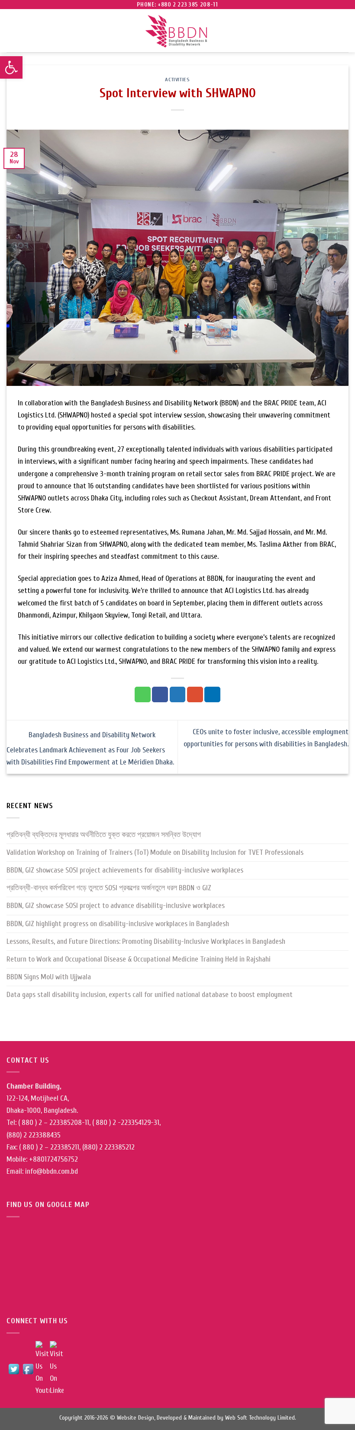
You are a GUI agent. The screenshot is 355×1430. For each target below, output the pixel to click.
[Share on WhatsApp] (143, 695)
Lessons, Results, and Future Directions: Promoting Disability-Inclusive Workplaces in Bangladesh (145, 941)
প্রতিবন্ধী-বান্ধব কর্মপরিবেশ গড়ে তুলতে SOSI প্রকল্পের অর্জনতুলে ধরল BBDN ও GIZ (108, 887)
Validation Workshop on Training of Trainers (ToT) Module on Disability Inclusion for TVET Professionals (154, 852)
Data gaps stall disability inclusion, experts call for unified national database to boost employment (149, 994)
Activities (177, 79)
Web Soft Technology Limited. (260, 1417)
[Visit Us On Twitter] (13, 1368)
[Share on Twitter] (178, 695)
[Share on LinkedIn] (212, 695)
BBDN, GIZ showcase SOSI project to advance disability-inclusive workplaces (115, 905)
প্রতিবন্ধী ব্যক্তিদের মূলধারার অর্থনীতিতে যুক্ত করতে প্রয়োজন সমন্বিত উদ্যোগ (103, 834)
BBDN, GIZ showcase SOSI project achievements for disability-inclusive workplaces (124, 870)
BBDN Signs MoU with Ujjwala (48, 976)
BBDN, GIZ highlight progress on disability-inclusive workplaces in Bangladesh (117, 923)
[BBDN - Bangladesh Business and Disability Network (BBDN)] (177, 31)
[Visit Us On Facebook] (28, 1368)
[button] (11, 67)
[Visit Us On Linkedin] (56, 1368)
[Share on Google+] (195, 695)
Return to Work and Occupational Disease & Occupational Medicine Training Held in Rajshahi (138, 959)
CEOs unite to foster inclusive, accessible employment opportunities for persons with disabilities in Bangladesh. (266, 737)
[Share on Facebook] (160, 695)
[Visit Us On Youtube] (42, 1368)
